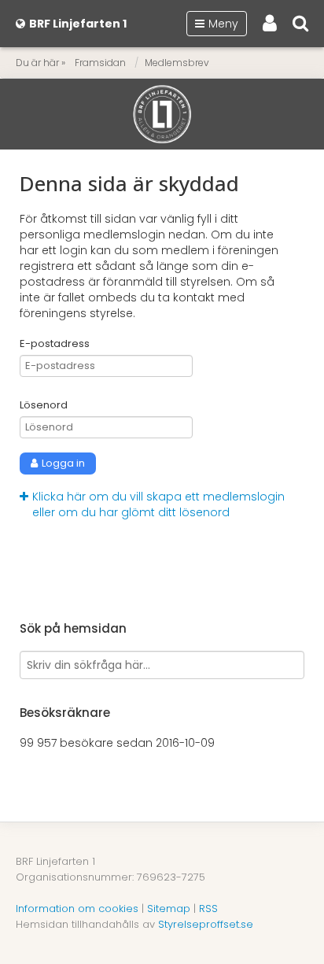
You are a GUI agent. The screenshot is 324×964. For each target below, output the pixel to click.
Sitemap (168, 908)
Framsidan (100, 62)
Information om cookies (77, 908)
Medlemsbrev (177, 62)
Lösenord (44, 405)
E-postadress (55, 344)
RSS (208, 908)
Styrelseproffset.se (205, 924)
